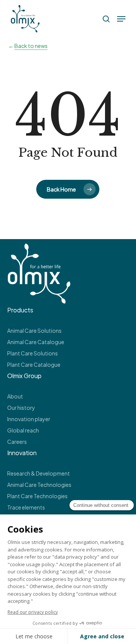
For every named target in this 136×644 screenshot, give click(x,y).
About (15, 396)
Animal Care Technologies (39, 484)
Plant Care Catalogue (33, 364)
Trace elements (26, 507)
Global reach (23, 430)
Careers (17, 441)
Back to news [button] (31, 45)
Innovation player (28, 418)
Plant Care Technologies (37, 496)
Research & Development (38, 473)
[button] (121, 19)
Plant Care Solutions (32, 353)
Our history (21, 407)
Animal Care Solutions (34, 330)
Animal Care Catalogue (35, 341)
